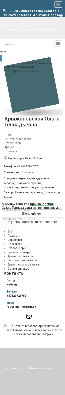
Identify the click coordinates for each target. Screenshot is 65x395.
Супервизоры (17, 248)
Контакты (13, 368)
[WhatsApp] (22, 316)
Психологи (15, 244)
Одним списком (18, 268)
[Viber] (29, 317)
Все (10, 231)
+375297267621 (17, 295)
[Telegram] (35, 316)
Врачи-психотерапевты (24, 264)
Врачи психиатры (19, 252)
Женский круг (32, 213)
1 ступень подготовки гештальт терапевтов (34, 222)
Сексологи (15, 240)
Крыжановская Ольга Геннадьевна (28, 206)
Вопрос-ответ (40, 368)
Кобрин (37, 158)
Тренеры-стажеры (21, 256)
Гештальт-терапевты (22, 260)
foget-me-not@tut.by (21, 306)
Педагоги (14, 235)
